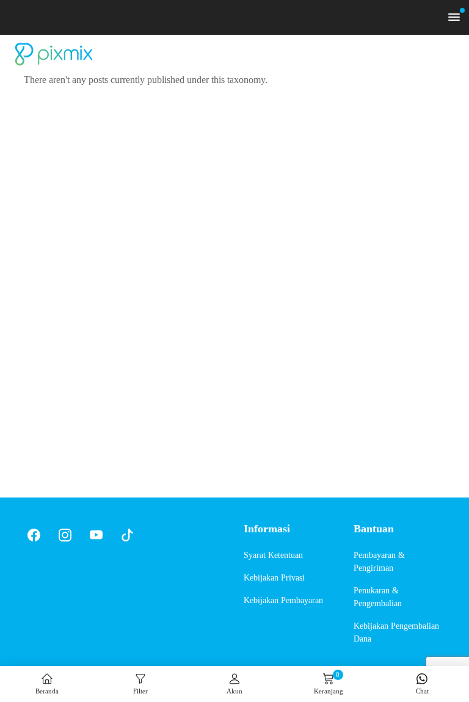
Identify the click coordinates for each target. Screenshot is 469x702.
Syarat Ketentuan (273, 555)
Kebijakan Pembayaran (283, 600)
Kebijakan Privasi (274, 577)
